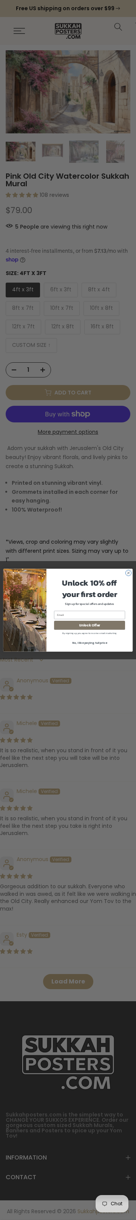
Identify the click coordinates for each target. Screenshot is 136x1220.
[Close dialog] (128, 572)
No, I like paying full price (89, 643)
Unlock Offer (89, 625)
